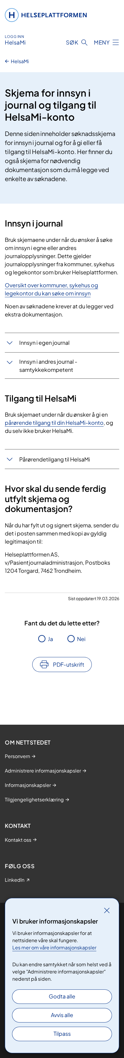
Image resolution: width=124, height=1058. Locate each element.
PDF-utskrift (68, 664)
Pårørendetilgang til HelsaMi (54, 459)
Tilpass (62, 1033)
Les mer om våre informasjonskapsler (54, 947)
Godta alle (62, 996)
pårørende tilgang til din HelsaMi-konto (54, 422)
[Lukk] (107, 910)
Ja (50, 638)
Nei (81, 638)
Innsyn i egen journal (44, 342)
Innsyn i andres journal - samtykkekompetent (48, 365)
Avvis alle (62, 1014)
